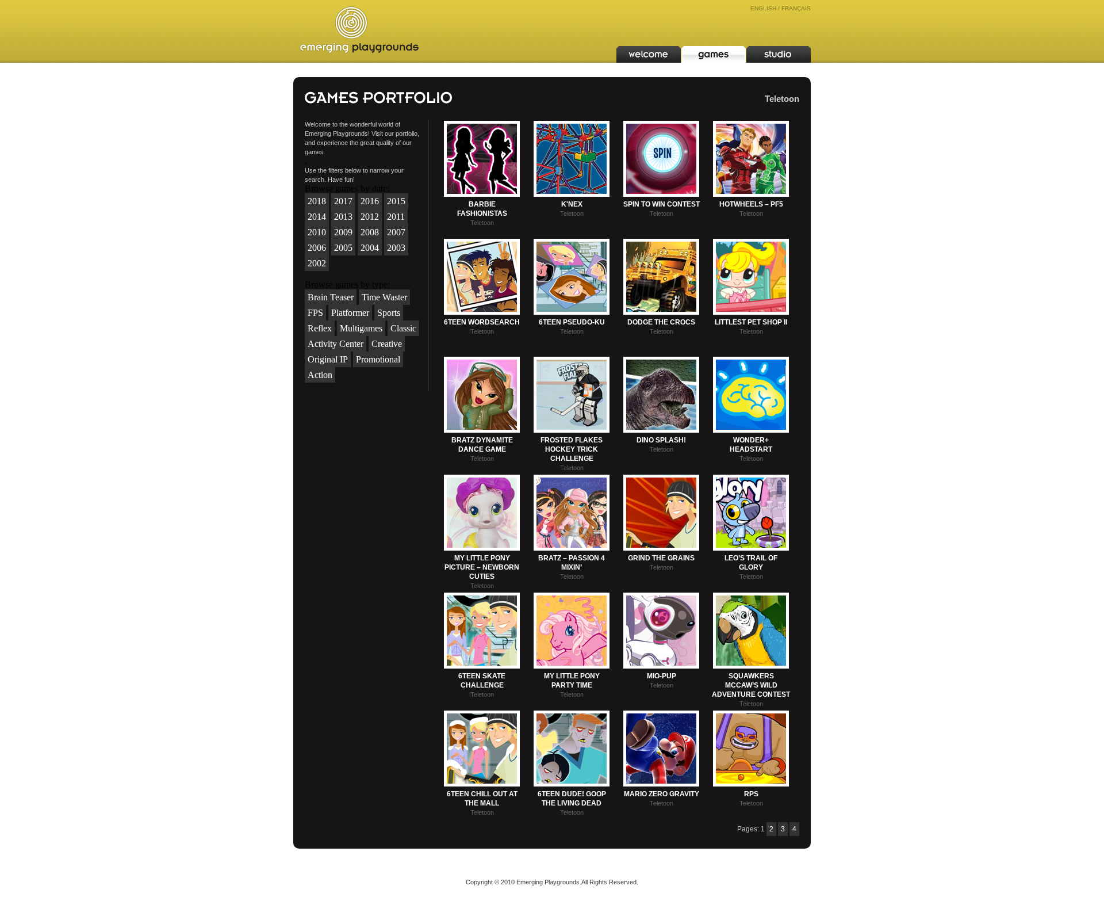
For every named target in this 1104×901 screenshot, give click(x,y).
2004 (370, 248)
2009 (343, 232)
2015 (396, 201)
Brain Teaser (331, 297)
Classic (403, 328)
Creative (386, 344)
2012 (370, 217)
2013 (343, 217)
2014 (317, 217)
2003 (396, 248)
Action (320, 375)
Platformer (350, 313)
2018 (317, 201)
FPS (315, 313)
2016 (370, 201)
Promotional (378, 359)
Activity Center (335, 344)
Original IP (328, 359)
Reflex (320, 328)
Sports (388, 313)
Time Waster (384, 297)
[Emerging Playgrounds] (359, 30)
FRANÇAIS (796, 8)
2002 (317, 263)
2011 (396, 217)
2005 (343, 248)
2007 (396, 232)
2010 (317, 232)
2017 (343, 201)
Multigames (361, 328)
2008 (370, 232)
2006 (317, 248)
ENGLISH (763, 8)
